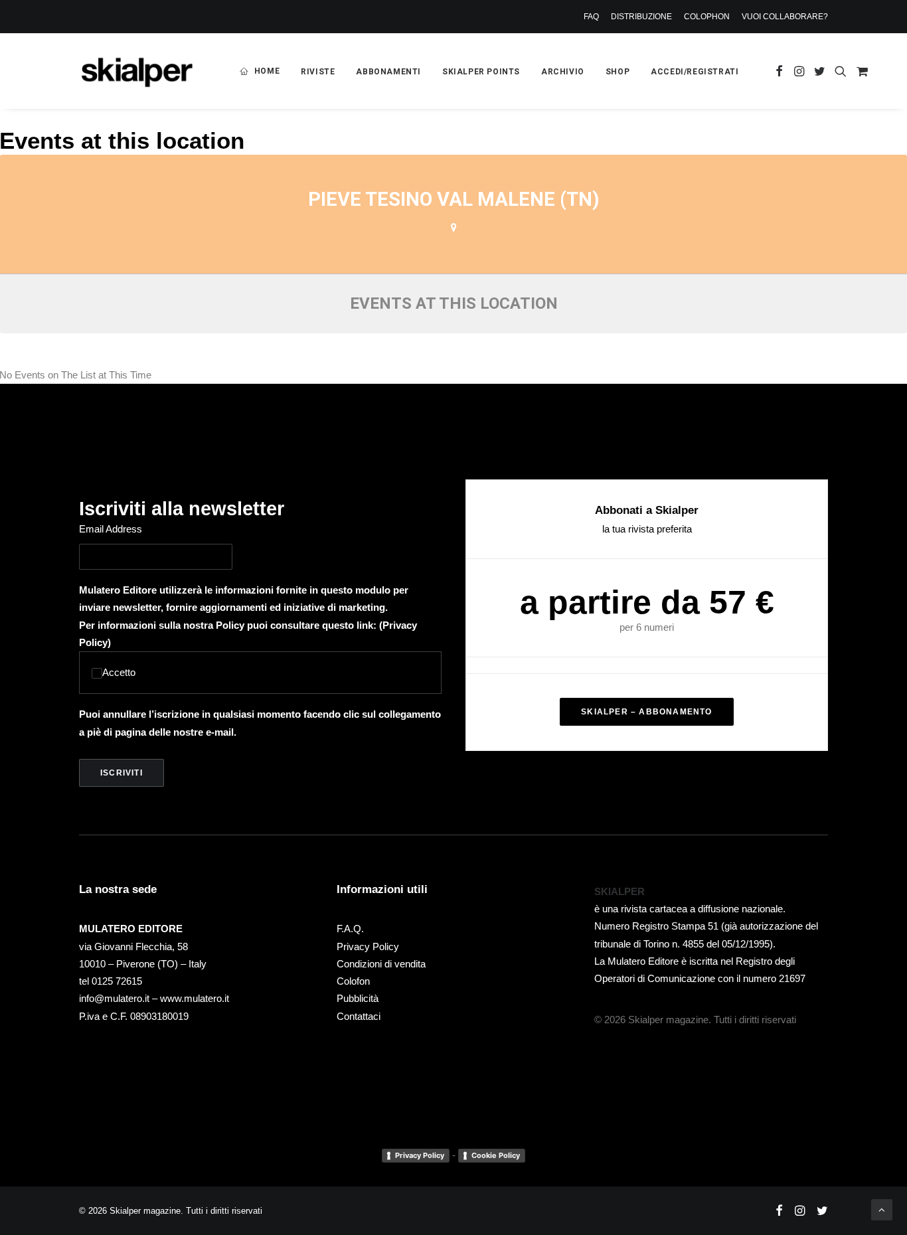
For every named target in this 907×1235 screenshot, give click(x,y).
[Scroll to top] (881, 1208)
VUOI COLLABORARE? (785, 16)
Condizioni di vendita (381, 963)
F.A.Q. (350, 928)
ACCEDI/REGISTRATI (694, 71)
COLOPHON (707, 16)
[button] (779, 71)
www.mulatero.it (194, 998)
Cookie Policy (495, 1155)
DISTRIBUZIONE (641, 16)
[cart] (860, 71)
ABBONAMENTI (388, 71)
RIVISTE (318, 71)
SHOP (617, 71)
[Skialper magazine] (137, 71)
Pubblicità (357, 998)
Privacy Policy (368, 946)
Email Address (110, 529)
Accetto (118, 672)
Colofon (353, 981)
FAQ (591, 16)
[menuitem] (594, 16)
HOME (267, 71)
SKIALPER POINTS (481, 71)
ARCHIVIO (562, 71)
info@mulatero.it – (119, 998)
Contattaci (358, 1016)
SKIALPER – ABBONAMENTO (646, 711)
